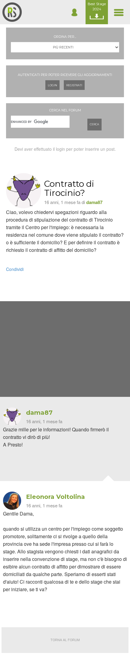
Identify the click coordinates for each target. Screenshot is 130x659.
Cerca (94, 124)
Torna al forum (65, 640)
